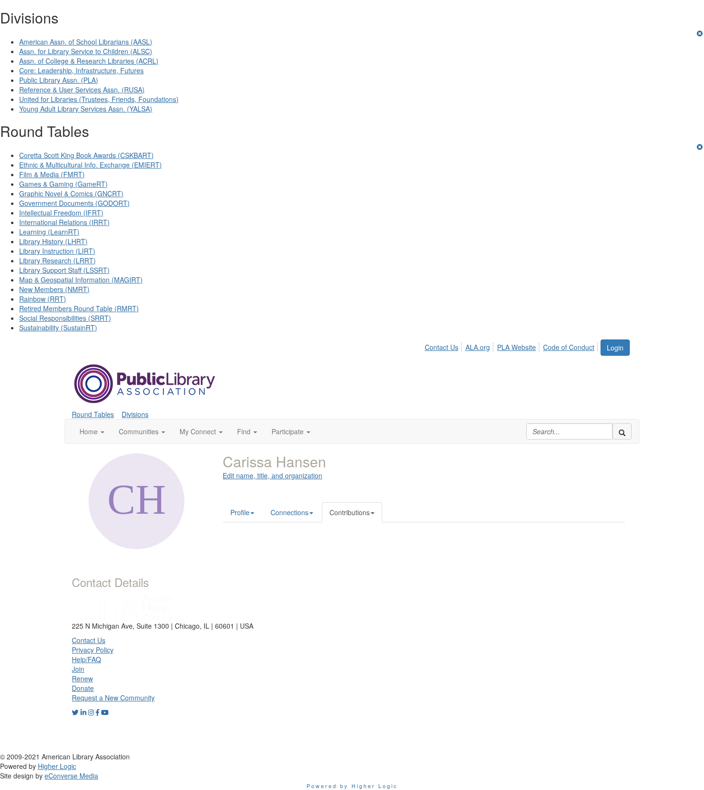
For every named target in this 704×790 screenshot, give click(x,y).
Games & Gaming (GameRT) (63, 184)
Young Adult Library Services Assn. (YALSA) (85, 108)
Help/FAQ (86, 659)
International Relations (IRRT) (64, 222)
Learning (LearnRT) (49, 232)
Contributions (349, 512)
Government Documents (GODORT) (74, 203)
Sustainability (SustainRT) (58, 327)
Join (78, 669)
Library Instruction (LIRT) (57, 251)
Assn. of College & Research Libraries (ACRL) (89, 61)
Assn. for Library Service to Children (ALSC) (85, 51)
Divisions (135, 414)
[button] (92, 431)
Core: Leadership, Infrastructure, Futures (81, 70)
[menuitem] (444, 345)
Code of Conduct (568, 347)
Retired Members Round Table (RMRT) (79, 308)
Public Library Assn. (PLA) (58, 80)
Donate (83, 688)
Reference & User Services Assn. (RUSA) (82, 89)
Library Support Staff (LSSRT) (64, 270)
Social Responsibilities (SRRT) (65, 318)
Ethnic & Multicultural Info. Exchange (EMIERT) (90, 164)
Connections (289, 512)
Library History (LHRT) (53, 241)
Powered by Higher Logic (352, 786)
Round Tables (93, 414)
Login (615, 347)
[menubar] (512, 345)
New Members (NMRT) (54, 289)
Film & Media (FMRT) (52, 174)
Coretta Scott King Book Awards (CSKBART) (86, 155)
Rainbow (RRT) (42, 299)
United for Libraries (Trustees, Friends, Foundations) (99, 99)
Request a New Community (113, 697)
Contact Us (441, 347)
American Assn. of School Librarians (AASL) (85, 41)
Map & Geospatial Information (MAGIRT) (81, 279)
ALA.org (478, 347)
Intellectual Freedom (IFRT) (61, 212)
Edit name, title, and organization (272, 475)
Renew (82, 678)
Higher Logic (57, 766)
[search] (622, 431)
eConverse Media (71, 775)
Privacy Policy (93, 650)
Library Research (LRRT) (57, 260)
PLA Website (516, 347)
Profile (240, 512)
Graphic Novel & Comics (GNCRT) (71, 193)
